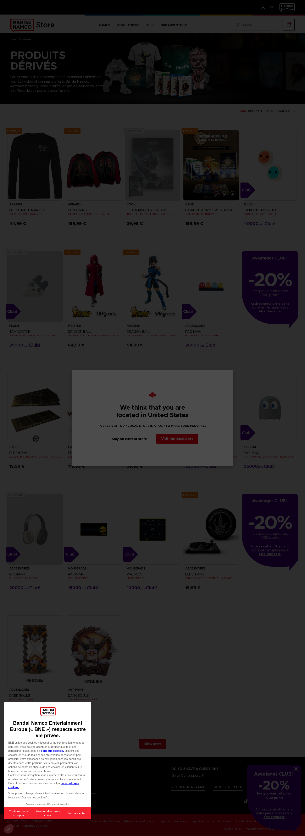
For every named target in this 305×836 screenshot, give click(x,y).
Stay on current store (129, 439)
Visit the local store (177, 439)
